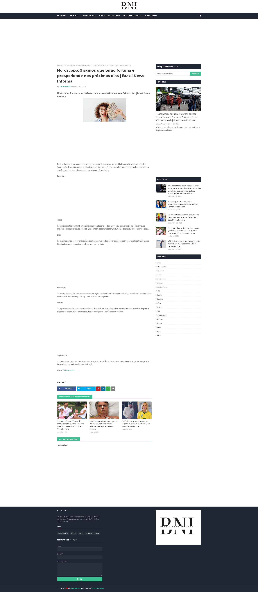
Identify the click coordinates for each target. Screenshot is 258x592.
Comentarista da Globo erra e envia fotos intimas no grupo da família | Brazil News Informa (183, 217)
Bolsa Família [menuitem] (151, 15)
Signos (159, 331)
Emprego (160, 283)
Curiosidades (161, 279)
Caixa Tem (160, 271)
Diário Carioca (68, 370)
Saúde (159, 327)
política (159, 323)
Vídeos (159, 335)
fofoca (159, 303)
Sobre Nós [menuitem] (62, 15)
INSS (158, 311)
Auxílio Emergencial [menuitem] (132, 15)
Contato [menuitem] (74, 15)
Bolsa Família (161, 267)
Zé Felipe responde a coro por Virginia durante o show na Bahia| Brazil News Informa (136, 423)
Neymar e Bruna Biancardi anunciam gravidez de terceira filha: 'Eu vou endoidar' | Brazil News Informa (70, 425)
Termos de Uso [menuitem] (88, 15)
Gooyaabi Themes (97, 588)
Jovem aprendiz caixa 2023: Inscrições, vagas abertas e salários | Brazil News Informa (183, 204)
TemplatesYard (75, 588)
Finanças (160, 299)
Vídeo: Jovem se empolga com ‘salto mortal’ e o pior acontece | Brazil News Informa (184, 243)
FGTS (158, 291)
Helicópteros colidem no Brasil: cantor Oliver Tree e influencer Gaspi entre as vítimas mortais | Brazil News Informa (176, 117)
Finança (159, 295)
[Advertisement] (129, 41)
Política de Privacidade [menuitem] (109, 15)
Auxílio (159, 263)
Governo (159, 307)
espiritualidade (162, 287)
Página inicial (61, 65)
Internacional (161, 315)
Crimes (159, 275)
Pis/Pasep (160, 319)
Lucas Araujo (65, 86)
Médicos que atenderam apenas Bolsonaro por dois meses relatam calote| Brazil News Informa (103, 425)
